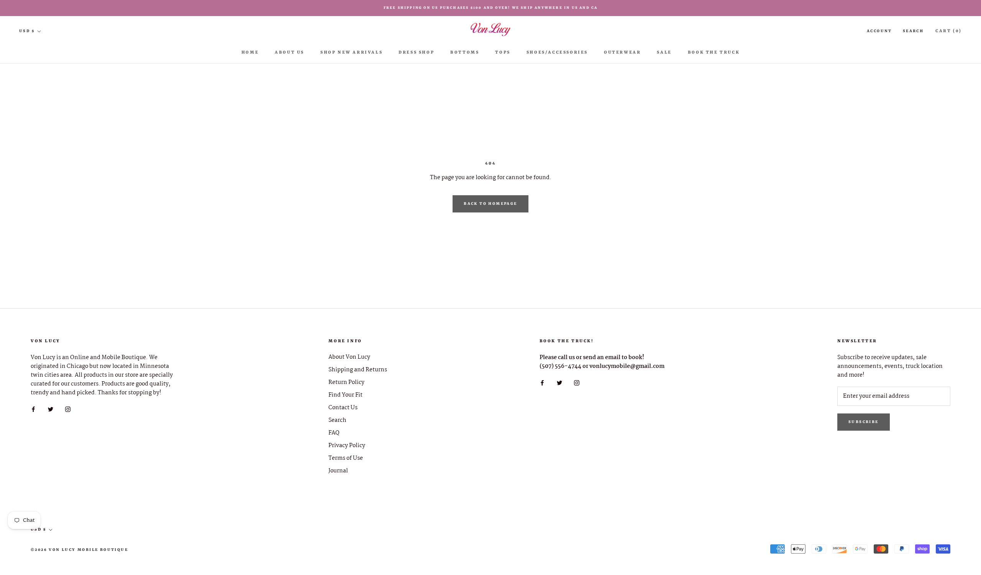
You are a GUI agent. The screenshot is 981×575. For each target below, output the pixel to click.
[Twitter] (50, 409)
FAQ (334, 433)
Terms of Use (345, 458)
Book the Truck (714, 52)
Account (879, 31)
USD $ (26, 31)
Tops (502, 52)
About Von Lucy (349, 357)
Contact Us (343, 408)
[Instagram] (68, 409)
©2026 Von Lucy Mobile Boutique (79, 549)
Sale (664, 52)
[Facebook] (33, 409)
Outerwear (622, 52)
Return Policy (346, 383)
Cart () (948, 31)
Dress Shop (416, 52)
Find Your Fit (345, 395)
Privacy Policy (346, 446)
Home (250, 52)
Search (913, 31)
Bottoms (464, 52)
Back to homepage (490, 203)
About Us (289, 52)
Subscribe (863, 422)
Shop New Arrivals (351, 52)
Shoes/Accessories (557, 52)
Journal (338, 471)
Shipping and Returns (357, 370)
